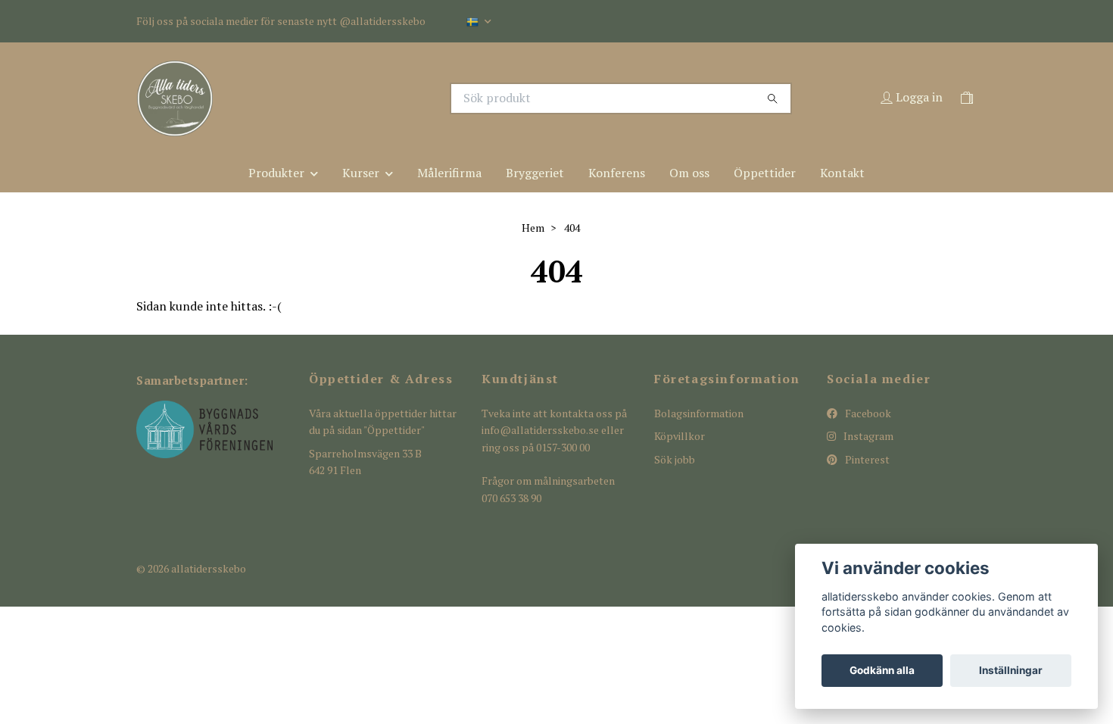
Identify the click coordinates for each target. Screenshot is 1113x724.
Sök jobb (674, 459)
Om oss (689, 172)
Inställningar (1011, 670)
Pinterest (866, 459)
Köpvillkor (679, 436)
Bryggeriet (535, 172)
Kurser (360, 172)
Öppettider (765, 172)
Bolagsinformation (699, 413)
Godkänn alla (882, 670)
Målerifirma (449, 172)
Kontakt (842, 172)
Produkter (276, 172)
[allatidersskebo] (346, 98)
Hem (533, 227)
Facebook (867, 413)
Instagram (867, 436)
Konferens (616, 172)
